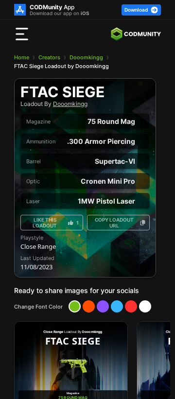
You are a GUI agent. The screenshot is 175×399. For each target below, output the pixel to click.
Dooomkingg (86, 57)
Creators (49, 57)
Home (21, 57)
